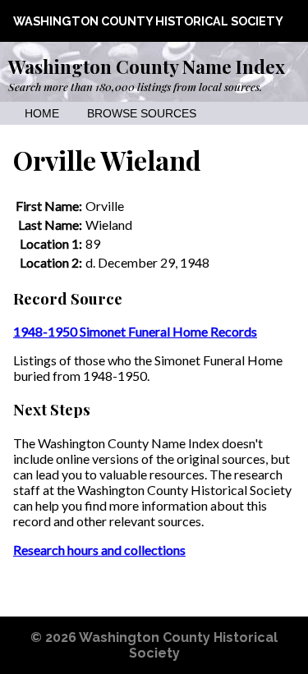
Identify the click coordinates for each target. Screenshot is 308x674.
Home (42, 114)
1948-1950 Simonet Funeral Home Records (135, 331)
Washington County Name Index (146, 66)
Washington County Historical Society (148, 21)
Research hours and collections (99, 549)
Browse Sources (141, 114)
